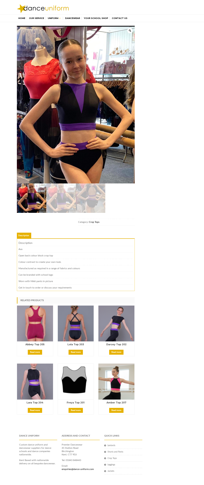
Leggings (111, 465)
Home (21, 18)
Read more (35, 352)
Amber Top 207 (116, 402)
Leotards (111, 445)
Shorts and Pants (115, 452)
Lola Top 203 (76, 344)
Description (23, 236)
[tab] (23, 236)
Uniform (53, 18)
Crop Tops (94, 222)
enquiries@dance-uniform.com (78, 469)
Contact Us (119, 18)
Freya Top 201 (76, 402)
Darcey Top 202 (116, 344)
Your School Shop (96, 18)
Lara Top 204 (35, 402)
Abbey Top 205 (35, 344)
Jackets (111, 471)
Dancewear (72, 18)
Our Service (36, 18)
